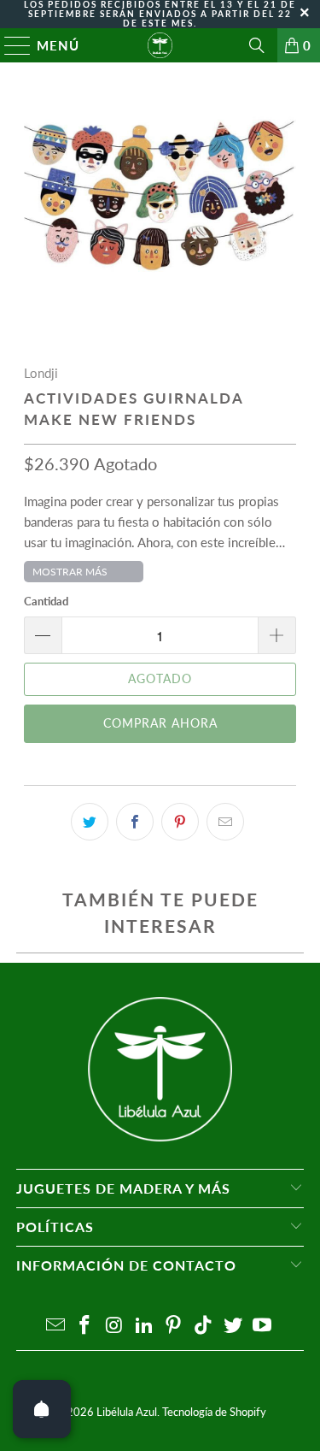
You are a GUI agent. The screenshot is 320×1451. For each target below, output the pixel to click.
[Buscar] (257, 45)
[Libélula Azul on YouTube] (263, 1326)
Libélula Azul (126, 1412)
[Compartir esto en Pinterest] (180, 822)
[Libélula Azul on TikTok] (204, 1326)
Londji (41, 372)
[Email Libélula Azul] (55, 1326)
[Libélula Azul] (160, 45)
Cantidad (46, 601)
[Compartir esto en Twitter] (89, 822)
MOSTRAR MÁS (70, 571)
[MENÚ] (10, 45)
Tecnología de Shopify (214, 1412)
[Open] (42, 1409)
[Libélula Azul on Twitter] (233, 1326)
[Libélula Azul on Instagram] (115, 1326)
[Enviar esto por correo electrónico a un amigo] (225, 822)
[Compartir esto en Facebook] (135, 822)
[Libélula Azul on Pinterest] (174, 1326)
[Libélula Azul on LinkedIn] (144, 1326)
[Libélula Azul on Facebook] (85, 1326)
